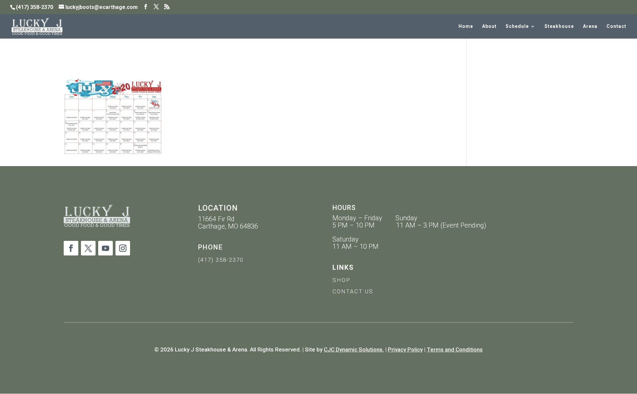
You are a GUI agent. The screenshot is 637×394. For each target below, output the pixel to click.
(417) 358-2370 (221, 259)
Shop (341, 280)
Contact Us (352, 291)
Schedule (517, 26)
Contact (616, 26)
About (489, 26)
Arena (590, 26)
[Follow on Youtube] (105, 248)
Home (466, 26)
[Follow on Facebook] (71, 248)
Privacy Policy (405, 349)
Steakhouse (559, 26)
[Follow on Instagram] (122, 248)
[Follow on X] (88, 248)
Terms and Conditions (455, 349)
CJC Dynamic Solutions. (354, 349)
